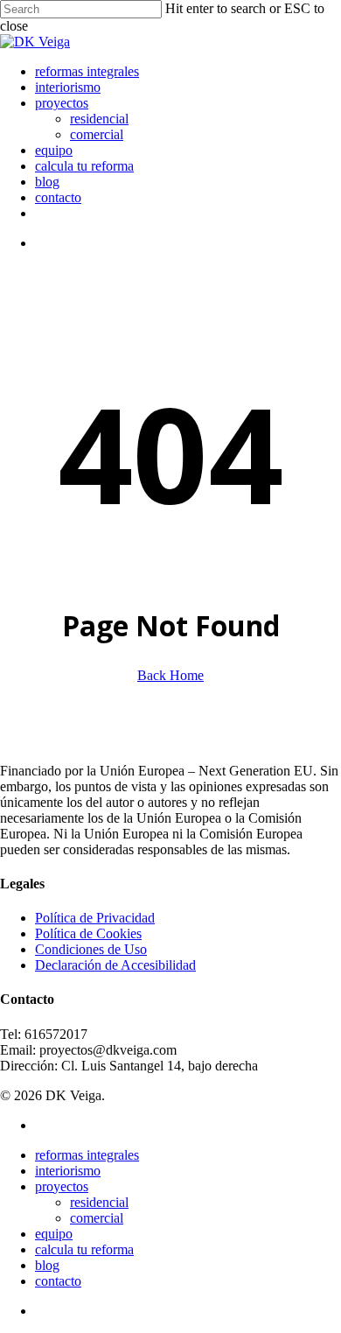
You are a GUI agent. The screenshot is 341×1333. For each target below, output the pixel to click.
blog (47, 1265)
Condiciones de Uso (91, 949)
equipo (54, 1233)
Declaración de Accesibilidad (115, 965)
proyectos (61, 1186)
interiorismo (68, 1170)
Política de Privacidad (95, 917)
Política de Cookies (88, 933)
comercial (96, 1217)
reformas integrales (87, 1154)
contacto (58, 1280)
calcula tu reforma (84, 1249)
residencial (99, 1202)
